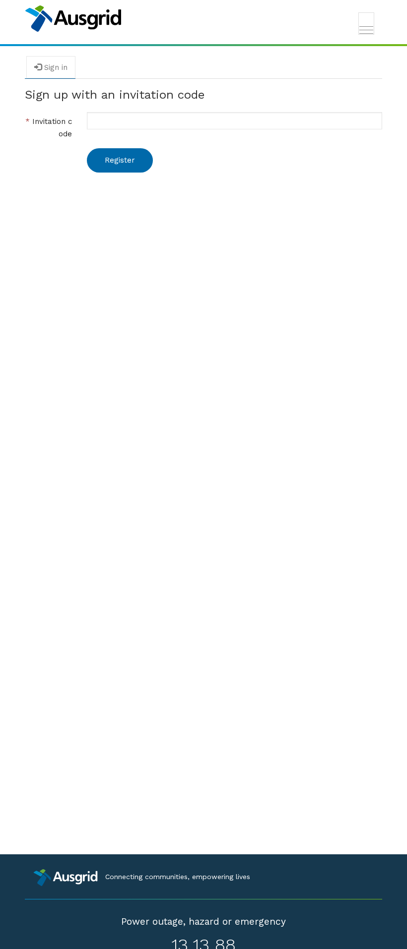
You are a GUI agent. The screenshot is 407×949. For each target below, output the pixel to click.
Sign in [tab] (55, 67)
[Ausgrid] (203, 18)
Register (120, 160)
